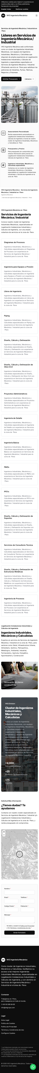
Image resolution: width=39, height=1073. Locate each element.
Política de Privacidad (27, 926)
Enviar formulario (20, 932)
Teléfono (24, 897)
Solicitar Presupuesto (10, 79)
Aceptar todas (6, 9)
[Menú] (36, 15)
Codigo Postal (9, 906)
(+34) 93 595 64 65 (8, 1004)
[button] (20, 854)
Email (6, 897)
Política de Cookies (8, 1023)
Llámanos (28, 79)
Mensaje (7, 915)
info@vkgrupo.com (8, 1008)
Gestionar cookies (22, 9)
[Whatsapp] (33, 1067)
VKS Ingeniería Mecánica (16, 15)
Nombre (7, 888)
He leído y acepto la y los (20, 927)
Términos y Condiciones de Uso (20, 928)
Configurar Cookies (8, 1033)
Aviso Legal (5, 1020)
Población (24, 906)
